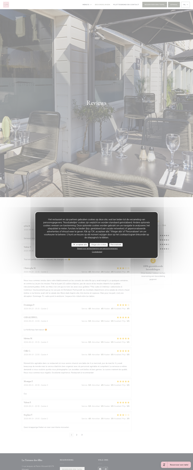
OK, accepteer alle (80, 245)
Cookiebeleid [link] (97, 252)
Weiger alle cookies (98, 245)
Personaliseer (116, 245)
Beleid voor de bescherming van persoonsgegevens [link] (97, 248)
